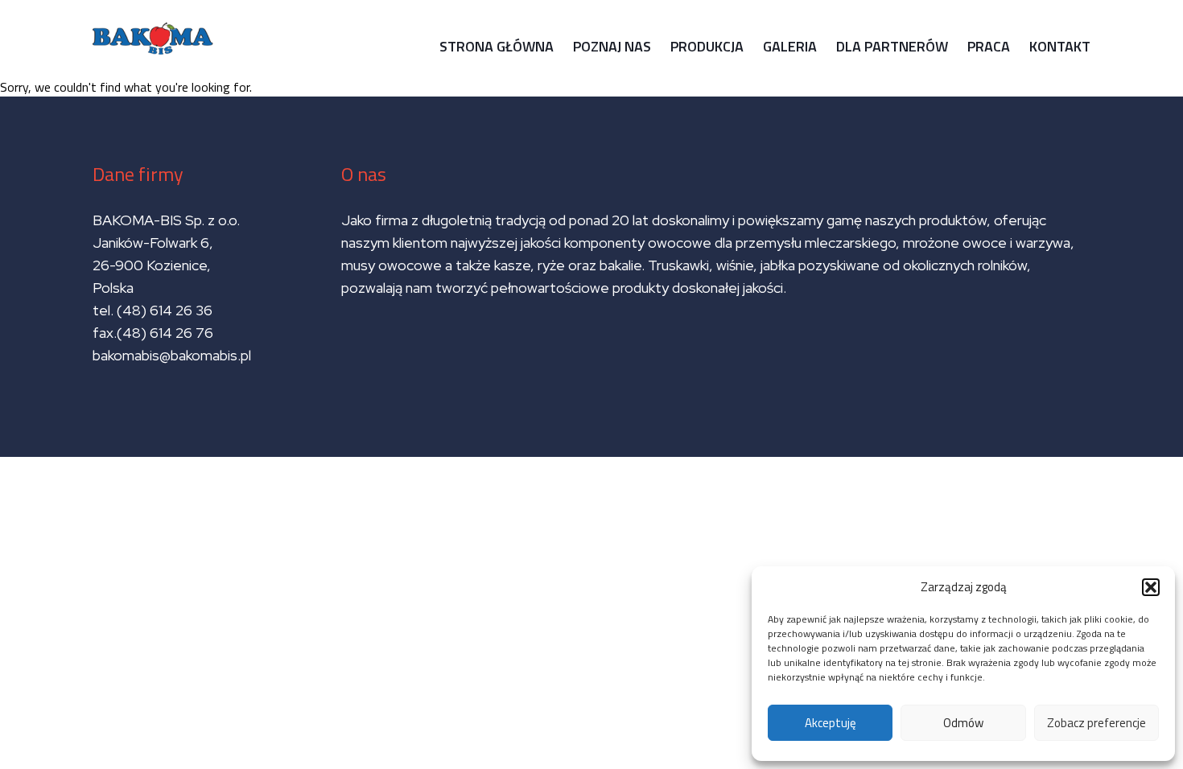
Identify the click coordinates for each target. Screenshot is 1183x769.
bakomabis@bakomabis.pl (172, 355)
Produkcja (707, 46)
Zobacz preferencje (1096, 722)
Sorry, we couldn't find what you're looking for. (578, 246)
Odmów (963, 722)
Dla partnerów (892, 46)
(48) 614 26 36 (164, 310)
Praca (988, 46)
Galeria (790, 46)
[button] (1151, 587)
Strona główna (496, 46)
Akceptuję (830, 722)
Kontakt (1059, 46)
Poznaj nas (612, 46)
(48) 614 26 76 (166, 332)
